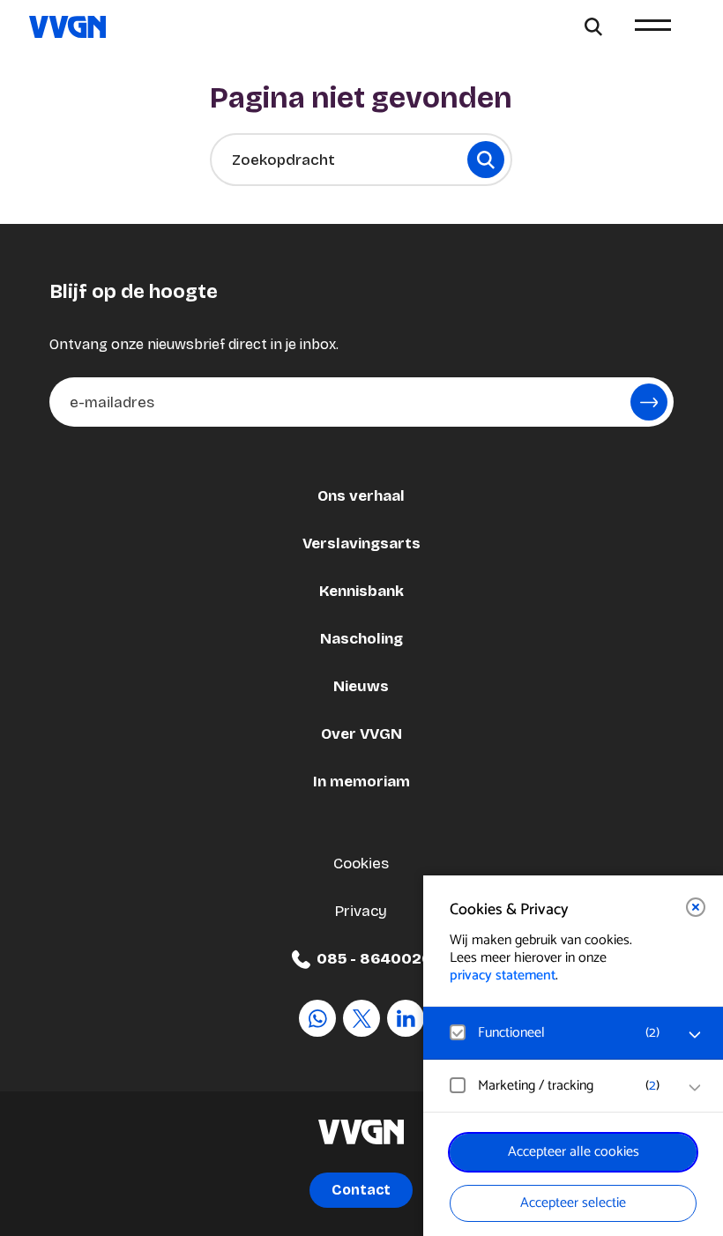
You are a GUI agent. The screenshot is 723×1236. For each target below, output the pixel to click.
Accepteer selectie (573, 1203)
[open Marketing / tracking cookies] (695, 1088)
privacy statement (502, 975)
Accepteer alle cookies (573, 1152)
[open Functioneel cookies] (695, 1035)
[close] (695, 907)
